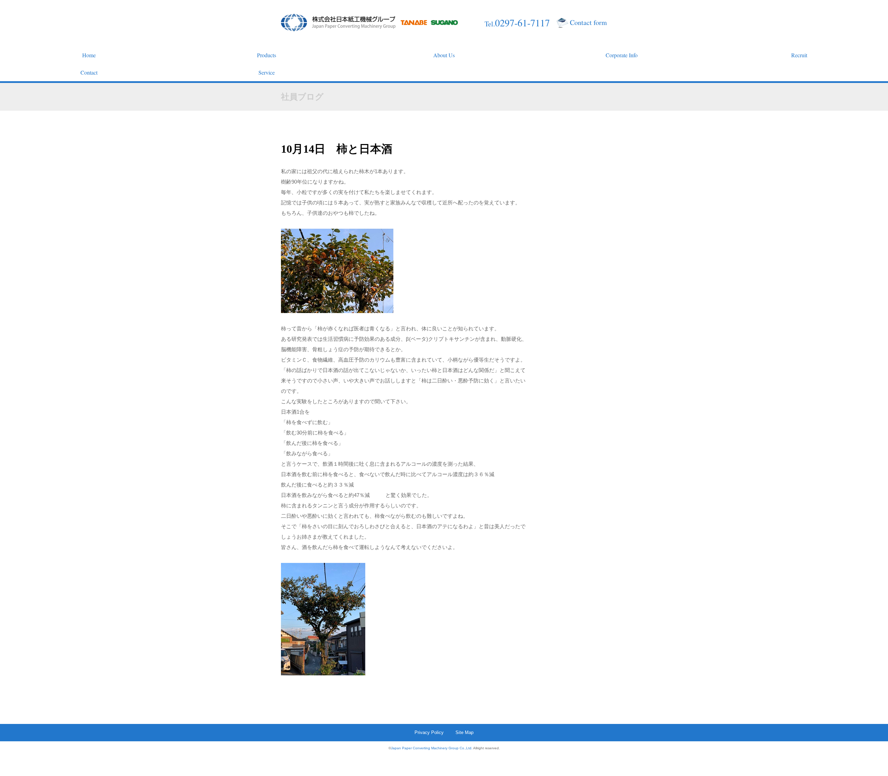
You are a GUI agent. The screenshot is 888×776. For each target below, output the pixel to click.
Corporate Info (622, 55)
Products (266, 55)
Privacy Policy (429, 732)
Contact (88, 72)
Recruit (799, 55)
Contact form (588, 22)
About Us (444, 55)
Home (89, 55)
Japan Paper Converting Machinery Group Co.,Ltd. (431, 748)
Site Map (464, 732)
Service (266, 72)
